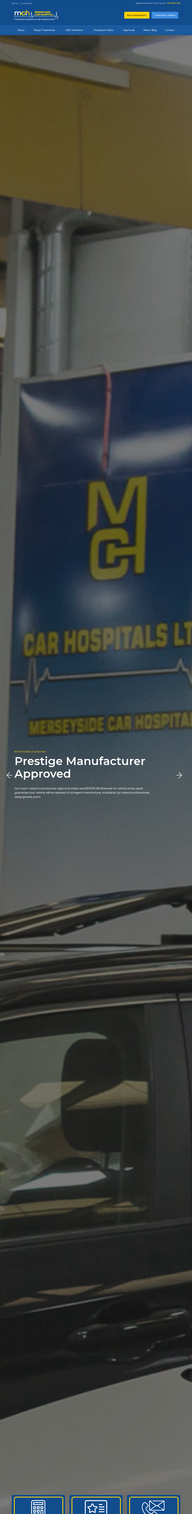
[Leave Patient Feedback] (96, 1497)
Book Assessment (137, 15)
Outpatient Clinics (103, 30)
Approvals (129, 30)
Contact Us (26, 3)
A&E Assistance (74, 30)
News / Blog (150, 30)
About (20, 30)
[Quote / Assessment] (38, 1497)
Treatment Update (164, 15)
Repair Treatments (44, 30)
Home (15, 3)
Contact (169, 30)
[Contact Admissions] (153, 1497)
